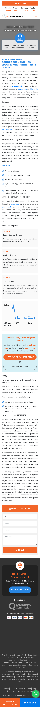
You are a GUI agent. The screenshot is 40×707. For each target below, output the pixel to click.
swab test (15, 204)
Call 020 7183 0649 (20, 367)
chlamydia (33, 89)
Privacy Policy (11, 691)
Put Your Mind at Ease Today (20, 357)
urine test (6, 207)
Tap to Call (30, 702)
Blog (34, 689)
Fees (21, 689)
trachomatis (17, 86)
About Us (14, 689)
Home (6, 689)
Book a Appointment (10, 703)
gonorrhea (22, 89)
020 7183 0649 (21, 589)
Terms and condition (26, 691)
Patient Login (20, 3)
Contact (27, 689)
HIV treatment (8, 129)
